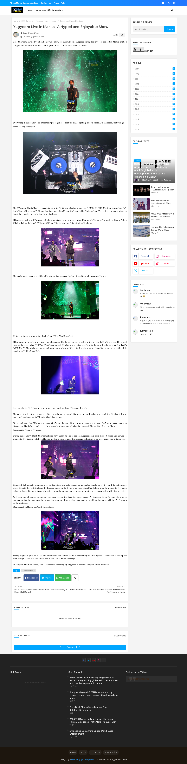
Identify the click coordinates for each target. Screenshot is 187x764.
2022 (155, 89)
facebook (145, 256)
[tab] (29, 10)
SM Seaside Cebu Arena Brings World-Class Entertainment (162, 230)
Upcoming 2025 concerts (48, 10)
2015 (154, 124)
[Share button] (74, 577)
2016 (154, 119)
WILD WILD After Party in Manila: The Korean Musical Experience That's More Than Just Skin (93, 720)
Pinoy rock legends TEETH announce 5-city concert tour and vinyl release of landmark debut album (94, 695)
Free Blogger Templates (82, 759)
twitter (145, 271)
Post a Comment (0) (70, 647)
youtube (145, 264)
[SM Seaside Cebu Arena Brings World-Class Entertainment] (141, 231)
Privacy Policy (60, 3)
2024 (155, 79)
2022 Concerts (27, 21)
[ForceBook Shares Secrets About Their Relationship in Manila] (141, 204)
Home (30, 10)
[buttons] (163, 3)
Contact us (45, 3)
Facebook (33, 578)
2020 (154, 99)
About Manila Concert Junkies (24, 3)
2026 (154, 69)
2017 (154, 114)
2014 (154, 129)
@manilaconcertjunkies (138, 679)
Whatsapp (64, 578)
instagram (166, 256)
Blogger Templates (119, 759)
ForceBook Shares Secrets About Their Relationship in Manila (161, 203)
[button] (172, 10)
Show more (120, 608)
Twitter (48, 578)
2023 (155, 84)
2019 (155, 104)
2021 (155, 94)
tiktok (166, 264)
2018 (154, 109)
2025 (155, 74)
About (83, 752)
